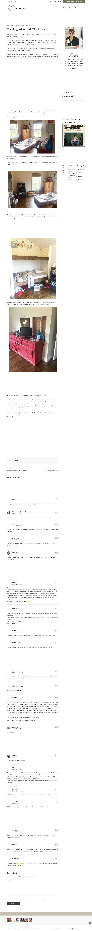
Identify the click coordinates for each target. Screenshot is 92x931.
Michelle (14, 685)
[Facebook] (45, 1)
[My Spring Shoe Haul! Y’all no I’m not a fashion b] (13, 920)
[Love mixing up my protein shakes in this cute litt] (22, 920)
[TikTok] (53, 1)
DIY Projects (64, 7)
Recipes (71, 7)
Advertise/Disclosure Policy (24, 928)
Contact (15, 1)
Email (27, 899)
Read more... (73, 68)
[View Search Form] (84, 7)
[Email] (61, 1)
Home (9, 1)
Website (45, 899)
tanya (13, 552)
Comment (10, 880)
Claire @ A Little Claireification (21, 512)
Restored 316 (81, 928)
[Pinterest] (50, 1)
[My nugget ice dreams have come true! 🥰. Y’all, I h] (30, 920)
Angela (14, 727)
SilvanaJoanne (16, 801)
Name (10, 899)
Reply (56, 498)
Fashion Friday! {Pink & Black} (51, 469)
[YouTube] (58, 1)
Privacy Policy (35, 928)
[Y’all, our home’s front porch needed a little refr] (17, 920)
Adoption (71, 179)
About (12, 1)
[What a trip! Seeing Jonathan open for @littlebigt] (9, 920)
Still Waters (81, 169)
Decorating (81, 179)
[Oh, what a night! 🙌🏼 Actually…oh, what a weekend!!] (26, 920)
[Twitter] (55, 1)
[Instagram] (48, 1)
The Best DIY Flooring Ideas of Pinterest (17, 469)
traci (16, 460)
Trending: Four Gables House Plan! (74, 1)
